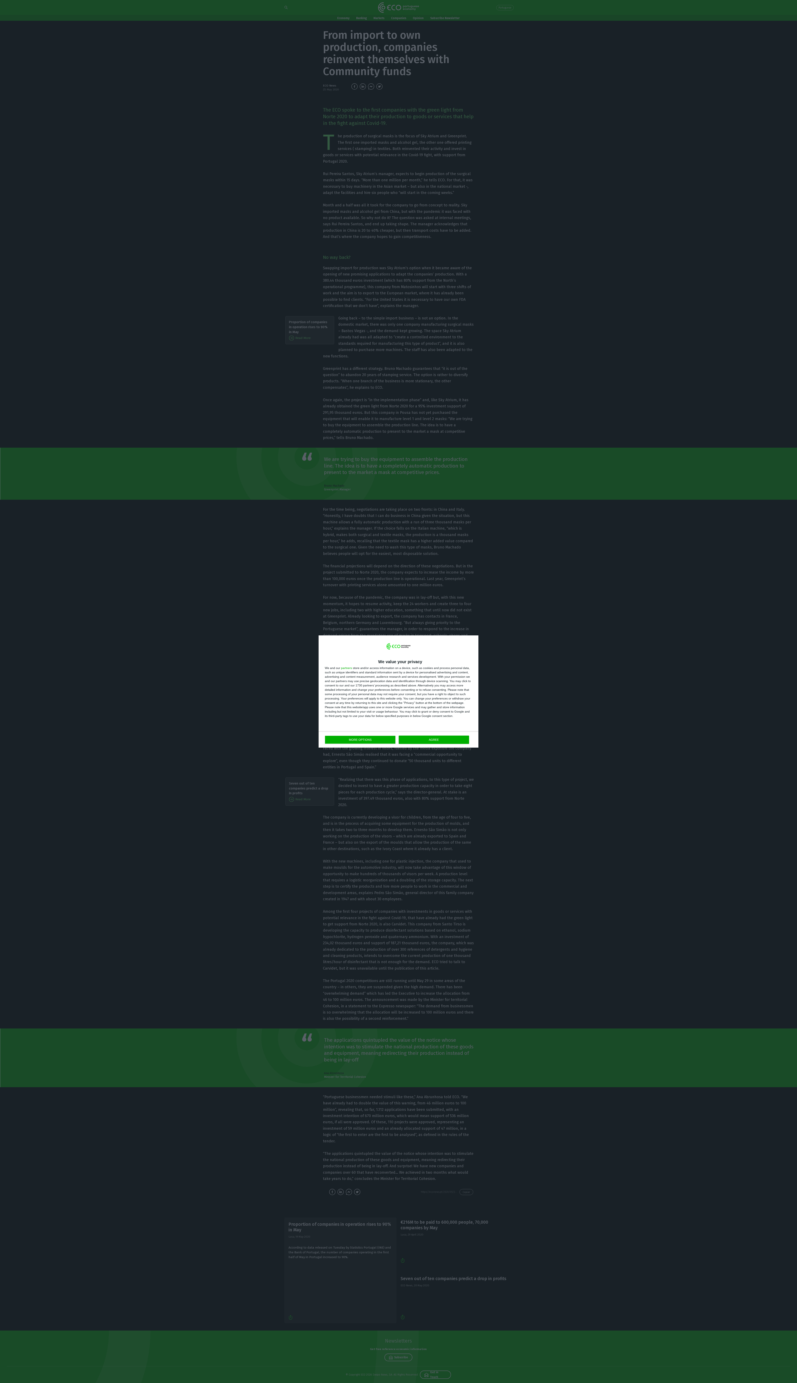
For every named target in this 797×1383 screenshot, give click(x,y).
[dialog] (398, 691)
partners (346, 668)
